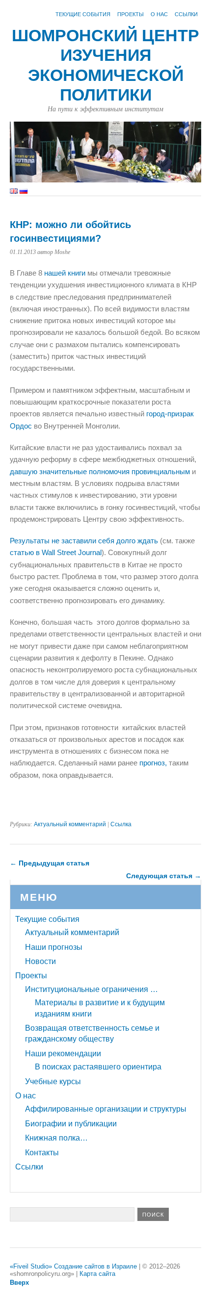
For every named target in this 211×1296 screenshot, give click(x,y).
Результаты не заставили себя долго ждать (84, 540)
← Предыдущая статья (49, 863)
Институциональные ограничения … (91, 989)
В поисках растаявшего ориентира (98, 1067)
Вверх (19, 1282)
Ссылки (186, 14)
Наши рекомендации (63, 1053)
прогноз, (153, 763)
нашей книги (64, 273)
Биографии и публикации (71, 1123)
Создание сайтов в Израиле (95, 1266)
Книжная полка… (56, 1138)
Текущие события (82, 14)
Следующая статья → (163, 876)
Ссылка (121, 824)
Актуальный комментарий (70, 824)
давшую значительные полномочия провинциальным (101, 471)
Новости (40, 961)
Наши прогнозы (53, 947)
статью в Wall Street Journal (56, 552)
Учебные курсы (53, 1081)
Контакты (42, 1152)
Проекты (130, 14)
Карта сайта (97, 1273)
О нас (159, 14)
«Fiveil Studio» (31, 1266)
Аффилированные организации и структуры (105, 1109)
